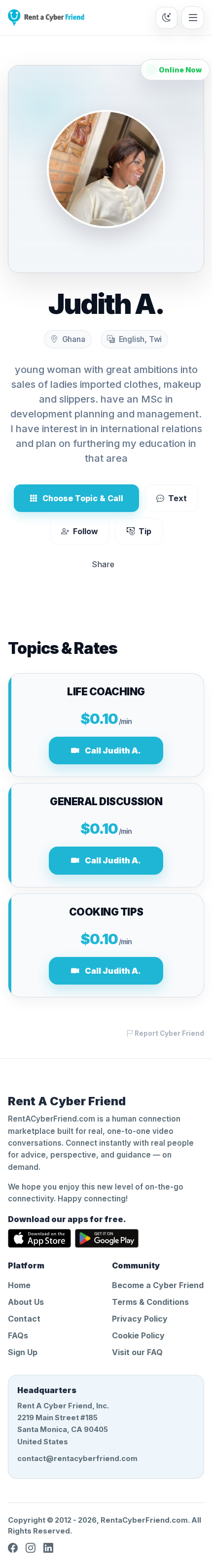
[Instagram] (30, 1547)
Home (19, 1285)
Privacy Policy (140, 1319)
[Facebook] (13, 1547)
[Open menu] (192, 17)
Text (177, 498)
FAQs (18, 1335)
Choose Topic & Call (82, 498)
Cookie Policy (138, 1335)
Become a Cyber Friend (158, 1285)
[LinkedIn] (48, 1547)
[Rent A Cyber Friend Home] (46, 17)
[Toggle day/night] (166, 18)
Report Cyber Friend (168, 1033)
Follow (85, 531)
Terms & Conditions (150, 1302)
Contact (24, 1319)
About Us (26, 1302)
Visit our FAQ (137, 1352)
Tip (145, 531)
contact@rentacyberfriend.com (77, 1458)
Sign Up (22, 1352)
